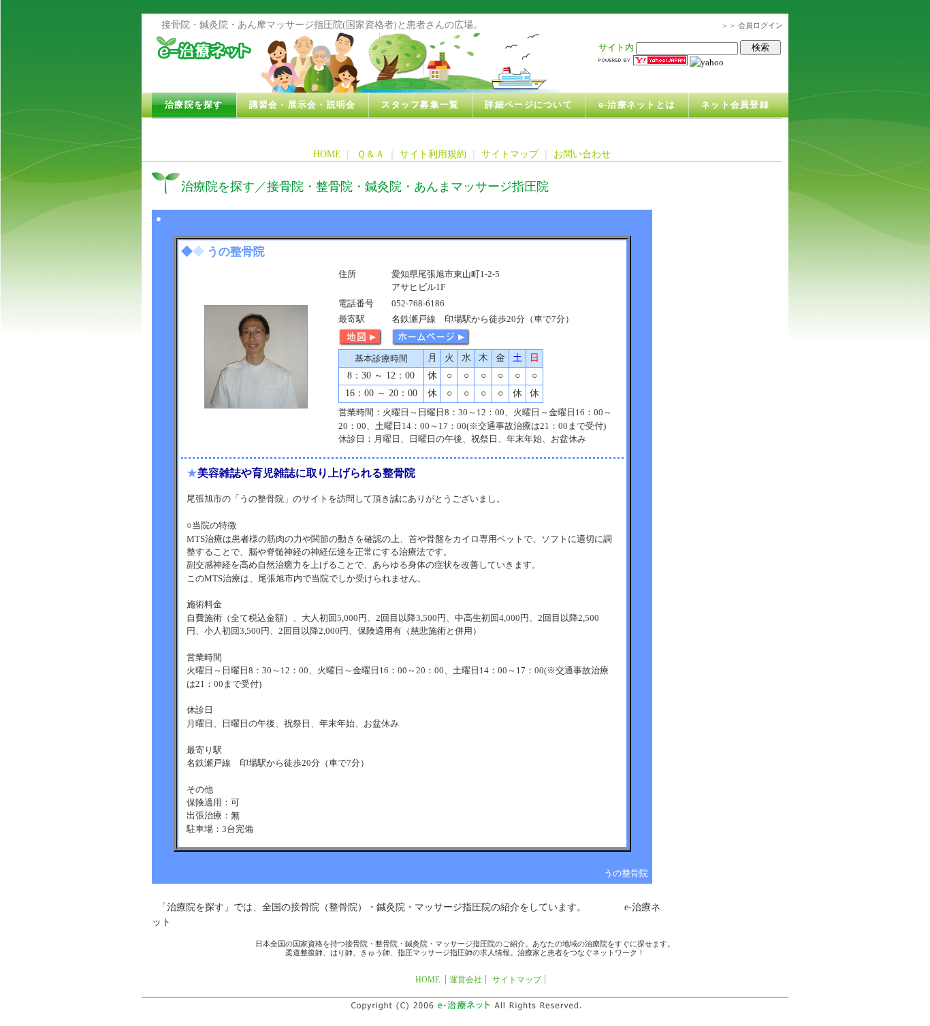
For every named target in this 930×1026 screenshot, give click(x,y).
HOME (327, 153)
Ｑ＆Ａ (371, 153)
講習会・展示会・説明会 (302, 105)
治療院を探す (194, 105)
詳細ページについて (528, 105)
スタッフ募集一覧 (420, 105)
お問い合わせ (582, 153)
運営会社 (465, 979)
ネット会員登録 (735, 105)
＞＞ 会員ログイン (752, 25)
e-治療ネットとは (636, 105)
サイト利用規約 (433, 153)
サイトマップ (510, 153)
